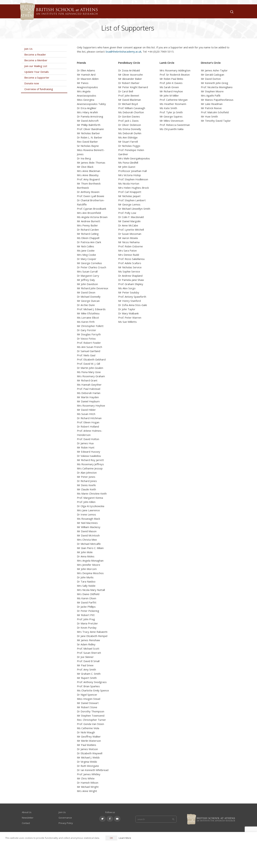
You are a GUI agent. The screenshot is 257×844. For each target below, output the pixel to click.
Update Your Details (36, 71)
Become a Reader (35, 54)
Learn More (125, 837)
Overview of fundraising (38, 89)
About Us (26, 812)
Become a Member (35, 60)
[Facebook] (109, 819)
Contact (26, 823)
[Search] (231, 12)
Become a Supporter (36, 77)
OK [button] (111, 837)
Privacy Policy (66, 823)
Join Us (28, 48)
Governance (65, 817)
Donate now (31, 83)
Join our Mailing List (35, 66)
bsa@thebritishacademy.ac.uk (123, 51)
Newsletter (27, 817)
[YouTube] (117, 819)
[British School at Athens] (58, 16)
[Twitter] (102, 819)
